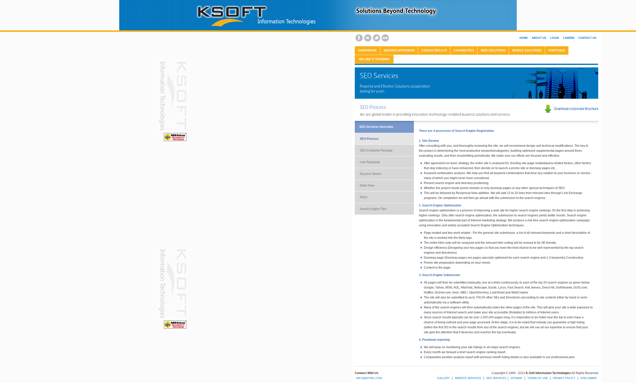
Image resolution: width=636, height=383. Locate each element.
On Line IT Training (374, 59)
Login (554, 37)
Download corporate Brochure (576, 108)
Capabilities (464, 50)
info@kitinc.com (369, 378)
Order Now (367, 185)
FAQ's (363, 197)
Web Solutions (493, 50)
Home (523, 37)
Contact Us (587, 37)
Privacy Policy (564, 378)
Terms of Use (537, 378)
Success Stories (370, 174)
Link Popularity (370, 162)
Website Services (468, 378)
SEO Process (369, 139)
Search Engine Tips (373, 209)
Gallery (443, 378)
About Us (539, 37)
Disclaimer (588, 378)
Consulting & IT (434, 50)
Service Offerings (399, 50)
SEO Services (496, 378)
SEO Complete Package (376, 150)
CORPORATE (367, 50)
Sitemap (516, 378)
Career (568, 37)
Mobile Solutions (527, 50)
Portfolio (556, 50)
